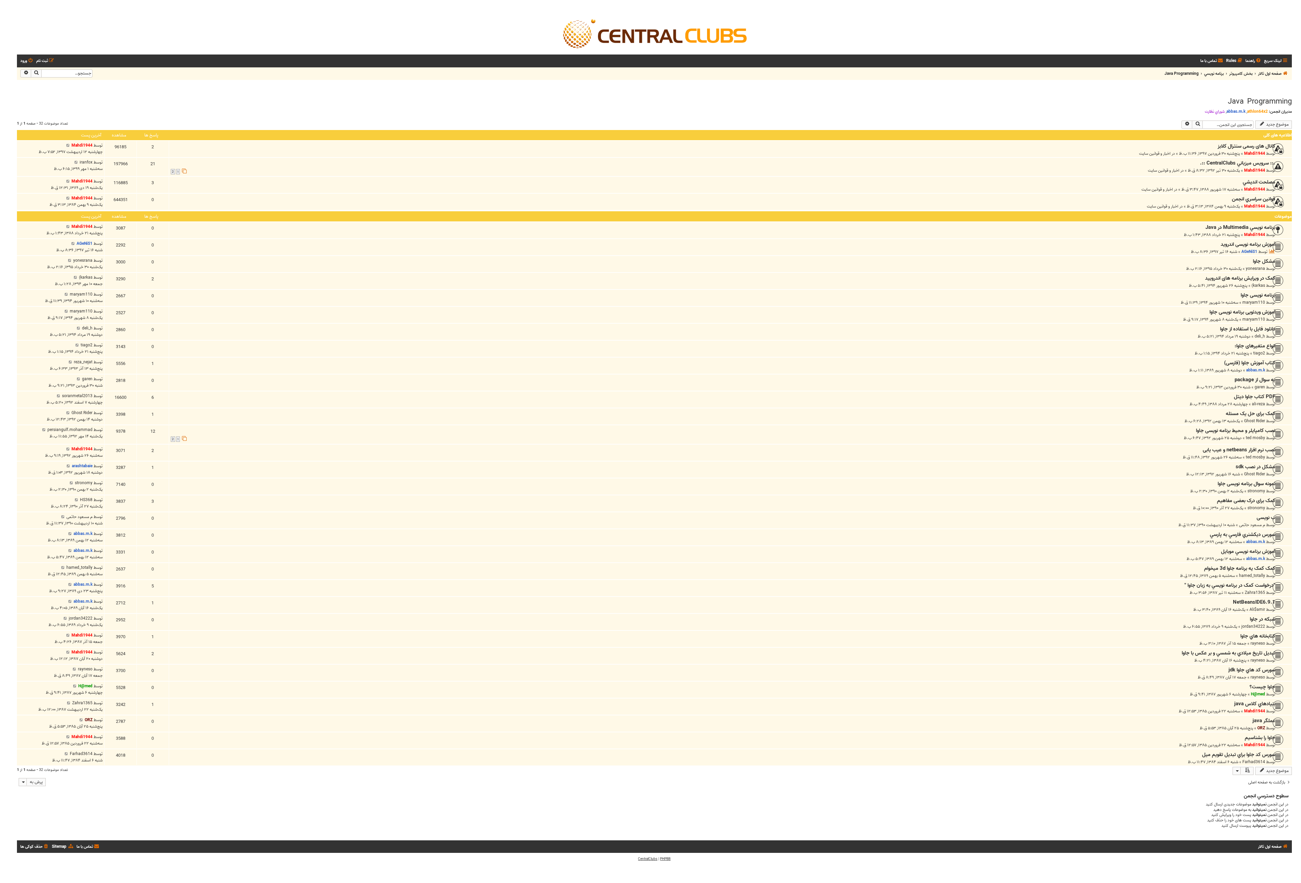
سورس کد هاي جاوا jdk (1251, 670)
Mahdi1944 (1254, 153)
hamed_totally (1252, 576)
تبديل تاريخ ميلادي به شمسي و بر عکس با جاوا (1228, 653)
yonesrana (1255, 268)
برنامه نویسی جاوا (1258, 295)
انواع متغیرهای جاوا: (1255, 346)
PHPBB (665, 859)
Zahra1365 (1255, 592)
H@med (1258, 694)
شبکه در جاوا (1262, 619)
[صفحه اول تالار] (654, 33)
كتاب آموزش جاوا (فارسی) (1249, 363)
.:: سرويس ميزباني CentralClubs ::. (1237, 163)
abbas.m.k (1235, 111)
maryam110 (1253, 302)
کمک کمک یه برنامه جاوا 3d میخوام (1239, 568)
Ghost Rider (1254, 421)
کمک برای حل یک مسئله (1250, 414)
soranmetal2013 (77, 396)
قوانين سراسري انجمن (1253, 199)
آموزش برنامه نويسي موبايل (1248, 551)
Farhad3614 (1253, 762)
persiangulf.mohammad (69, 430)
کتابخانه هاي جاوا (1257, 636)
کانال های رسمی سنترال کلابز (1246, 146)
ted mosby (1255, 438)
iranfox (86, 162)
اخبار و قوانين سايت (1155, 153)
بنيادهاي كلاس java (1254, 704)
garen (1260, 387)
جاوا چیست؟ (1262, 687)
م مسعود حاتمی (1252, 525)
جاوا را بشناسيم (1260, 738)
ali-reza (1258, 404)
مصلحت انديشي (1259, 182)
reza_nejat (83, 362)
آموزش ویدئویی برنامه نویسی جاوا (1242, 312)
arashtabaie (82, 466)
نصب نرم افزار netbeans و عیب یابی (1239, 450)
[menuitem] (1253, 61)
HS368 (86, 500)
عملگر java (1264, 721)
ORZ (1261, 728)
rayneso (1258, 643)
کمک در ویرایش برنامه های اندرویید (1240, 278)
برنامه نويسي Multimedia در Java (1240, 227)
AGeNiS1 (1249, 252)
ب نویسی (1266, 518)
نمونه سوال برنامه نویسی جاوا (1246, 484)
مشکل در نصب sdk (1255, 467)
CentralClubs (647, 859)
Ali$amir (1257, 609)
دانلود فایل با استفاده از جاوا (1247, 329)
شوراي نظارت (1215, 111)
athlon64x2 (1257, 111)
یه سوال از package (1255, 380)
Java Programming (1260, 101)
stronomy (1256, 491)
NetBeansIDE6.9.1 (1254, 602)
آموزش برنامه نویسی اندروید (1248, 244)
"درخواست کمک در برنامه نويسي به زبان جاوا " (1229, 585)
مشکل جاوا (1264, 261)
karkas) (1258, 285)
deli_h (1260, 336)
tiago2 (1259, 353)
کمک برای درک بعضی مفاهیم (1246, 501)
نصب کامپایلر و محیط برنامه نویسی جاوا (1235, 431)
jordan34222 (1253, 626)
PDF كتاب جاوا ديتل (1254, 397)
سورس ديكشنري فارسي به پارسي (1242, 535)
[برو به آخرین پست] (67, 145)
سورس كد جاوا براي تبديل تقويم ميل (1238, 755)
